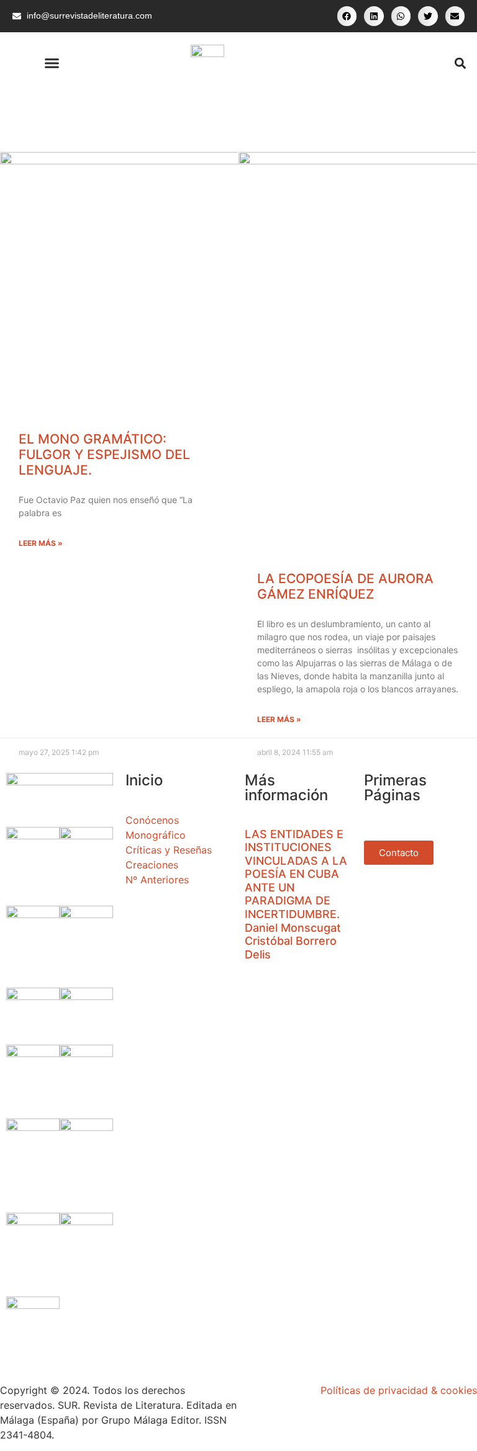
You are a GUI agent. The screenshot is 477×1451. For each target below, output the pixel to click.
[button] (347, 16)
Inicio (144, 780)
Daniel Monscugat (293, 927)
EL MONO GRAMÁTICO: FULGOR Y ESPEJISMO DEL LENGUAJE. (104, 454)
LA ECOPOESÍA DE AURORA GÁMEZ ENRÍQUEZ (345, 586)
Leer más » (41, 543)
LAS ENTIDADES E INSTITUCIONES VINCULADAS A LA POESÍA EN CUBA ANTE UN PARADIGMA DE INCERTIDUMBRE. (296, 874)
